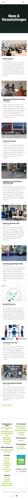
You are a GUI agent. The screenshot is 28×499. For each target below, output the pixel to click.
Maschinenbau (7, 437)
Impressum (7, 480)
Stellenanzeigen (7, 469)
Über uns (6, 460)
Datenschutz (6, 482)
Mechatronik (7, 439)
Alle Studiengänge (21, 426)
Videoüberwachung (7, 483)
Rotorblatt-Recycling (9, 304)
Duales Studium (21, 428)
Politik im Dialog (8, 59)
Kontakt (7, 478)
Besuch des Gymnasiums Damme (12, 383)
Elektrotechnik (7, 441)
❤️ (17, 496)
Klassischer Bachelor (21, 430)
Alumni (7, 467)
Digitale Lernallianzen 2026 (11, 223)
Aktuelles (7, 458)
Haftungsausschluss (7, 485)
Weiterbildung (7, 464)
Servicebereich (21, 448)
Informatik (7, 443)
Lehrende (7, 462)
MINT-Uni (21, 440)
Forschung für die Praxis (10, 343)
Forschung (7, 466)
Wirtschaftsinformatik (7, 432)
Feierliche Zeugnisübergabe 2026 (13, 264)
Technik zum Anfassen (9, 141)
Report (7, 471)
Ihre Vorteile (21, 447)
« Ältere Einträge (6, 405)
